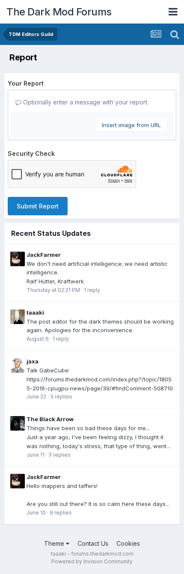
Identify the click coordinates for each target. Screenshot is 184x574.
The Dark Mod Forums (59, 12)
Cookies (128, 543)
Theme (55, 543)
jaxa (33, 361)
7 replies (59, 455)
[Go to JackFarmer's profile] (17, 259)
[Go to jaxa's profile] (17, 365)
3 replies (61, 396)
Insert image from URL (131, 125)
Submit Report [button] (38, 206)
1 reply (92, 290)
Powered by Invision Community (92, 561)
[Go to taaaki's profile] (17, 316)
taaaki (35, 312)
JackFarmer (44, 254)
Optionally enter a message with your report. (84, 102)
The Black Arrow (50, 419)
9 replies (61, 512)
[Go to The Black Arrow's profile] (17, 423)
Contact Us (92, 543)
